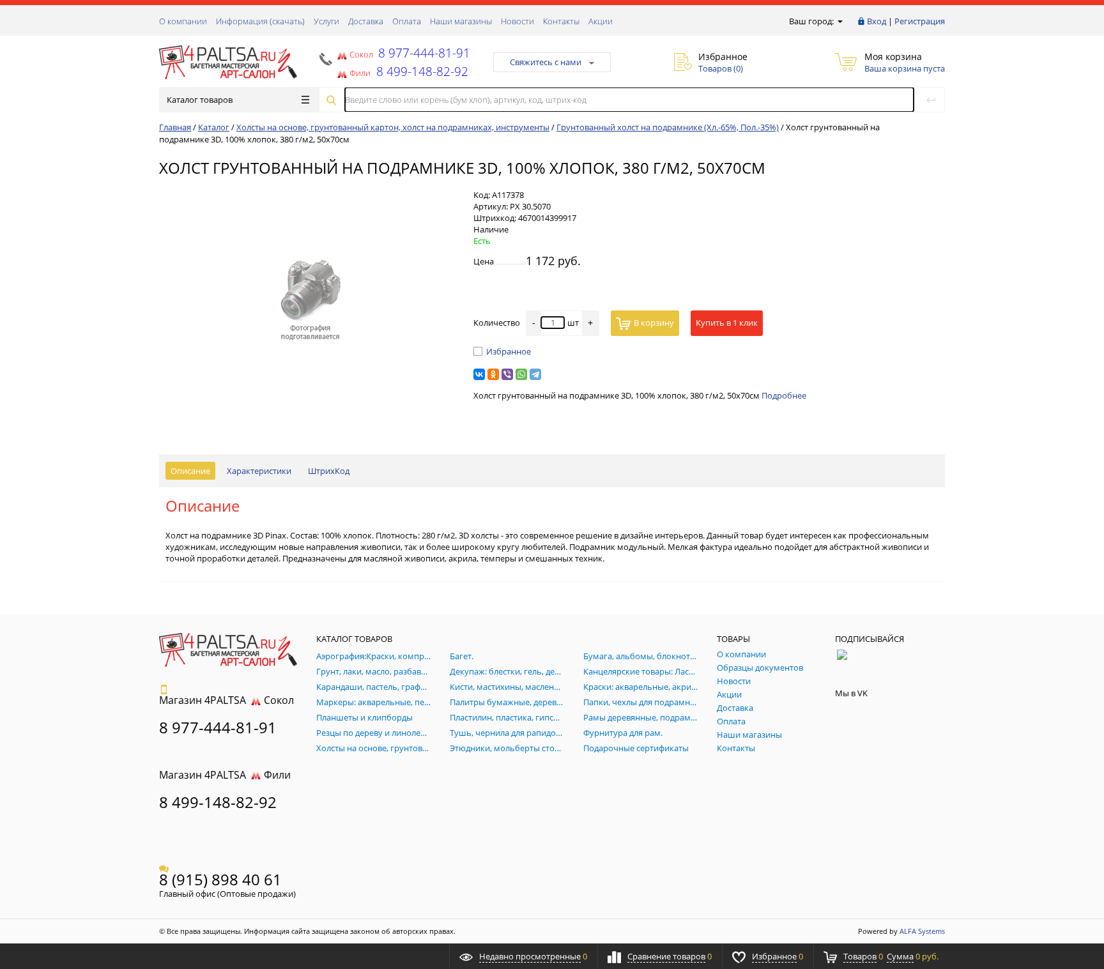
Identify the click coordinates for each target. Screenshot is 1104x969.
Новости (517, 21)
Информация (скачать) (260, 21)
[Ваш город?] (839, 21)
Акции (600, 21)
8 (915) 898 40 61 (220, 879)
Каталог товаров (200, 99)
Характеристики (259, 471)
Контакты (561, 21)
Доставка (365, 21)
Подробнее (784, 395)
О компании (183, 21)
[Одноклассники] (493, 374)
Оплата (406, 21)
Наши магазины (461, 21)
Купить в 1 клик (727, 322)
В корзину (654, 322)
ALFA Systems (922, 931)
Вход (876, 21)
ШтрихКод (328, 471)
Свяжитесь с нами (545, 62)
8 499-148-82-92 (218, 802)
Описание (190, 471)
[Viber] (507, 374)
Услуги (326, 21)
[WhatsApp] (521, 374)
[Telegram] (535, 374)
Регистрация (919, 21)
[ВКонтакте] (479, 374)
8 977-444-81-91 (422, 53)
